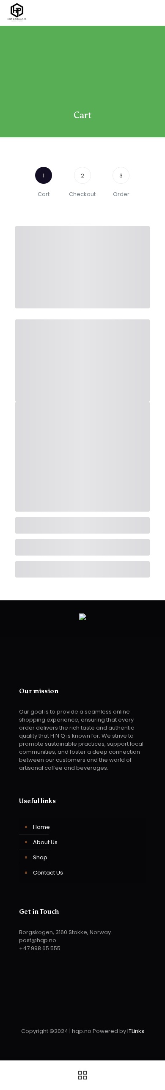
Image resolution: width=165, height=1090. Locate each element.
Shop (40, 857)
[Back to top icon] (82, 1012)
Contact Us (48, 873)
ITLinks (135, 1031)
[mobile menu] (153, 12)
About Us (45, 842)
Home (41, 827)
